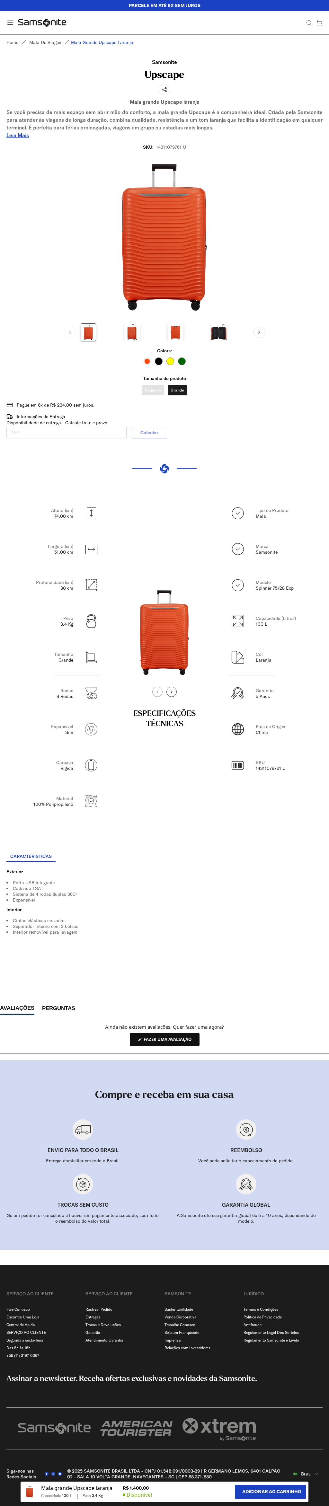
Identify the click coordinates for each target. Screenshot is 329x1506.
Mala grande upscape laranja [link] (102, 42)
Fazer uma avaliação (171, 1041)
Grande (177, 390)
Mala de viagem (46, 42)
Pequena (153, 390)
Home (12, 42)
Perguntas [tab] (58, 1010)
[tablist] (164, 856)
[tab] (31, 856)
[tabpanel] (164, 920)
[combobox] (306, 1473)
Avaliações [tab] (17, 1009)
